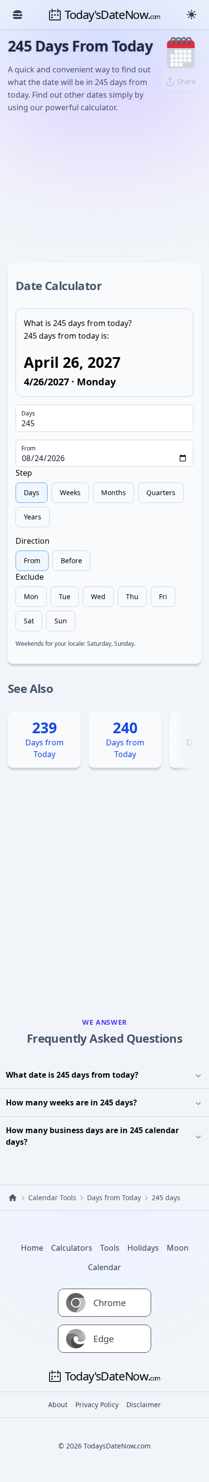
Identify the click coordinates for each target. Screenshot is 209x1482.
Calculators (71, 1247)
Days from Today (114, 1197)
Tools (110, 1247)
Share (186, 81)
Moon (178, 1247)
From (28, 448)
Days (28, 413)
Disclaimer (143, 1404)
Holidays (143, 1247)
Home (32, 1247)
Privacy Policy (97, 1404)
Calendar (104, 1267)
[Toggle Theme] (191, 14)
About (58, 1404)
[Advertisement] (104, 186)
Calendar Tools (52, 1197)
